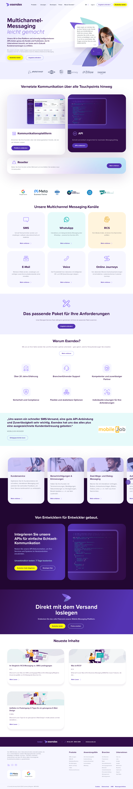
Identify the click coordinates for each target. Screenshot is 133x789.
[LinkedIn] (8, 764)
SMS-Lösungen (72, 757)
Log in (93, 5)
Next (126, 481)
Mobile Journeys (73, 765)
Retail (103, 761)
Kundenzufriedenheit (88, 761)
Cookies (97, 786)
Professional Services (74, 770)
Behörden (104, 767)
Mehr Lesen (13, 679)
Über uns (118, 757)
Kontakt (118, 761)
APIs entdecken (80, 145)
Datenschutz (105, 786)
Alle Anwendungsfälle (89, 757)
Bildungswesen (105, 774)
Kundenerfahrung (88, 759)
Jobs (117, 759)
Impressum (118, 770)
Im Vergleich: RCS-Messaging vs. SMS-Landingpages (30, 665)
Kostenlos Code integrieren (26, 568)
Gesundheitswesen (106, 763)
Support (118, 772)
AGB (112, 786)
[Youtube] (12, 764)
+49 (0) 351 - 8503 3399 (73, 742)
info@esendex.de (91, 742)
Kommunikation (87, 763)
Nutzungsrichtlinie (120, 786)
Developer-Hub (48, 568)
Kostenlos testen (120, 5)
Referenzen (119, 765)
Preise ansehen (76, 626)
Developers (53, 5)
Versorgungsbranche (107, 765)
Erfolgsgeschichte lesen (17, 438)
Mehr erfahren (114, 166)
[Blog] (15, 764)
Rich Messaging (72, 763)
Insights (118, 763)
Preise (60, 5)
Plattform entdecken (20, 148)
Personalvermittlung (106, 772)
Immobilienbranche (106, 770)
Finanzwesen (105, 759)
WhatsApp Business (73, 761)
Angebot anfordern (104, 5)
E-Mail (70, 767)
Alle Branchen (105, 757)
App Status (118, 774)
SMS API (71, 759)
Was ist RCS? (76, 665)
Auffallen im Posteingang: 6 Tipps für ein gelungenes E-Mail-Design (33, 709)
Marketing (86, 765)
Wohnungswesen (106, 776)
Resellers (118, 767)
